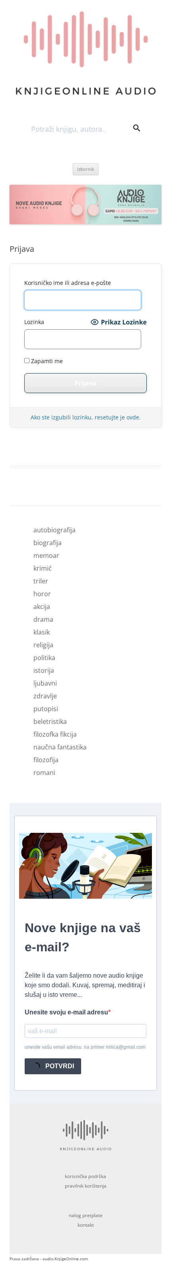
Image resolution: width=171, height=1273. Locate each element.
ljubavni (45, 683)
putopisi (45, 708)
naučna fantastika (60, 747)
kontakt (86, 1225)
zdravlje (45, 696)
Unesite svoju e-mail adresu (66, 1012)
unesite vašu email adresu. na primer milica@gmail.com (85, 1047)
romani (44, 772)
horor (42, 593)
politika (44, 657)
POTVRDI (59, 1066)
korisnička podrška (85, 1176)
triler (40, 581)
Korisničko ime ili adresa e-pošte (67, 283)
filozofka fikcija (55, 734)
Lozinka (34, 322)
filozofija (45, 759)
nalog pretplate (86, 1215)
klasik (41, 632)
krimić (42, 568)
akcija (41, 606)
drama (43, 619)
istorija (43, 670)
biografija (47, 542)
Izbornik (85, 169)
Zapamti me (46, 361)
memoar (46, 555)
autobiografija (54, 530)
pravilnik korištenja (86, 1185)
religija (43, 644)
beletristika (50, 721)
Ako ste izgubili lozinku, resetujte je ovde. (86, 417)
